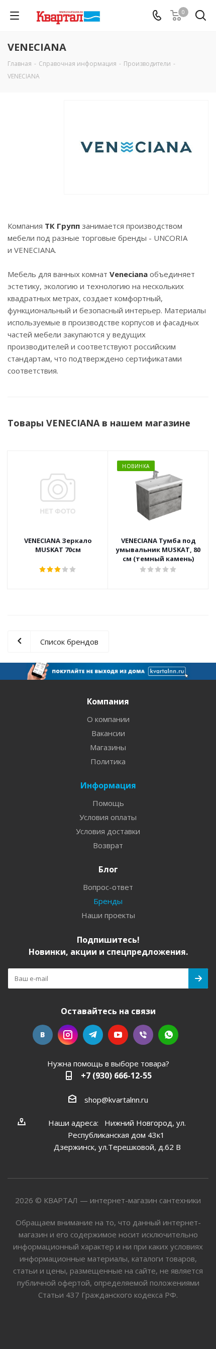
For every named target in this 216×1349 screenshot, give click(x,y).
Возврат (108, 845)
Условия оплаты (108, 817)
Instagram (68, 1035)
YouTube (118, 1035)
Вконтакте (43, 1035)
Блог (108, 869)
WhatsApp (168, 1035)
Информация (108, 785)
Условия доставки (108, 831)
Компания (108, 701)
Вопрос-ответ (108, 887)
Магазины (108, 747)
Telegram (93, 1035)
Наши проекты (108, 915)
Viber (143, 1035)
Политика (108, 761)
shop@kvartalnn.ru (116, 1100)
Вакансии (108, 733)
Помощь (108, 803)
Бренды (108, 901)
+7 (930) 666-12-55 (116, 1075)
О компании (108, 719)
